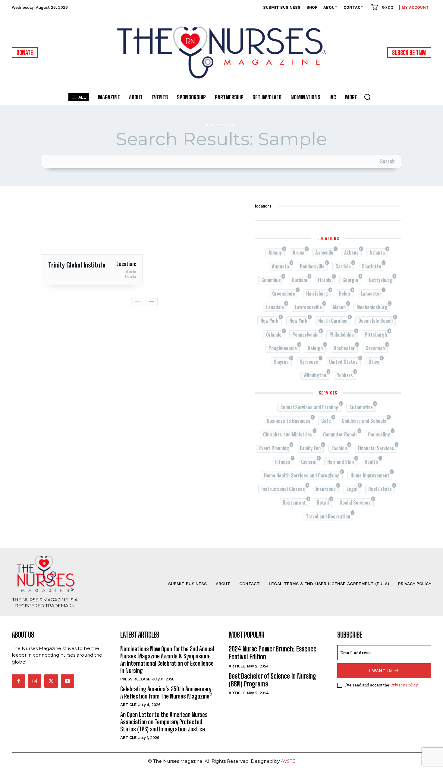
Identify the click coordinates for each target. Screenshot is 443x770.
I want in (380, 670)
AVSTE (288, 761)
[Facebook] (18, 681)
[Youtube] (67, 681)
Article (128, 704)
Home (210, 124)
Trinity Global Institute (76, 264)
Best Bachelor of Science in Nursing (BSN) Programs (272, 680)
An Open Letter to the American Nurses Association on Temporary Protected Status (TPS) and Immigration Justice (164, 722)
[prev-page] (137, 301)
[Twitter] (51, 681)
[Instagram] (34, 681)
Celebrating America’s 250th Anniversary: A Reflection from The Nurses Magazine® (166, 692)
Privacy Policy (404, 685)
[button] (367, 97)
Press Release (135, 679)
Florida (130, 276)
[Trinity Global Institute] (92, 229)
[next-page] (152, 301)
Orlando (130, 271)
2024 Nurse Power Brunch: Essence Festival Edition (272, 653)
